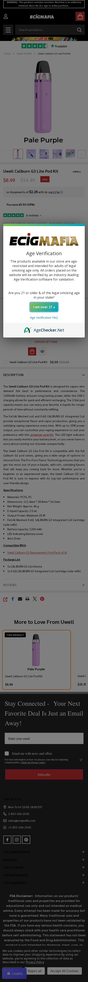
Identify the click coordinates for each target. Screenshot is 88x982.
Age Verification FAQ (44, 317)
